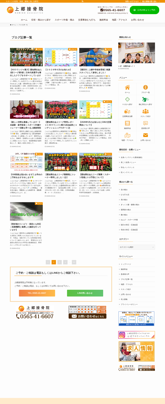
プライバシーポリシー (129, 304)
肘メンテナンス (127, 172)
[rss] (82, 1)
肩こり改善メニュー (128, 162)
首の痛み (124, 190)
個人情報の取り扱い (149, 1)
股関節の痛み (126, 210)
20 (74, 262)
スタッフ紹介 (126, 289)
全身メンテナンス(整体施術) (131, 157)
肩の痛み (124, 200)
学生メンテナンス (127, 167)
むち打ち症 (125, 195)
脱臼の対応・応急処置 (129, 225)
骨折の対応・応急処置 (129, 230)
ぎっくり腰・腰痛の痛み (130, 205)
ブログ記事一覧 (127, 279)
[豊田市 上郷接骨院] (29, 10)
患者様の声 (125, 274)
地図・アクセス (127, 284)
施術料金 (124, 269)
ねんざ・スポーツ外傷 (129, 220)
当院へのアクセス (132, 1)
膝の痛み (124, 215)
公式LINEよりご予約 (145, 10)
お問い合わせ (126, 294)
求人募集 (124, 299)
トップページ (126, 264)
